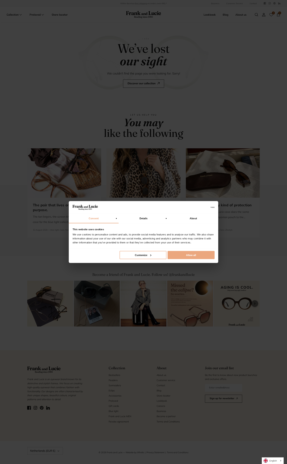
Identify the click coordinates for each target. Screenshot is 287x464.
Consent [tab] (94, 218)
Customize (141, 255)
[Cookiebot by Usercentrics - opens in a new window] (200, 207)
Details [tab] (144, 218)
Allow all (191, 255)
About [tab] (193, 218)
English (273, 460)
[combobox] (273, 460)
